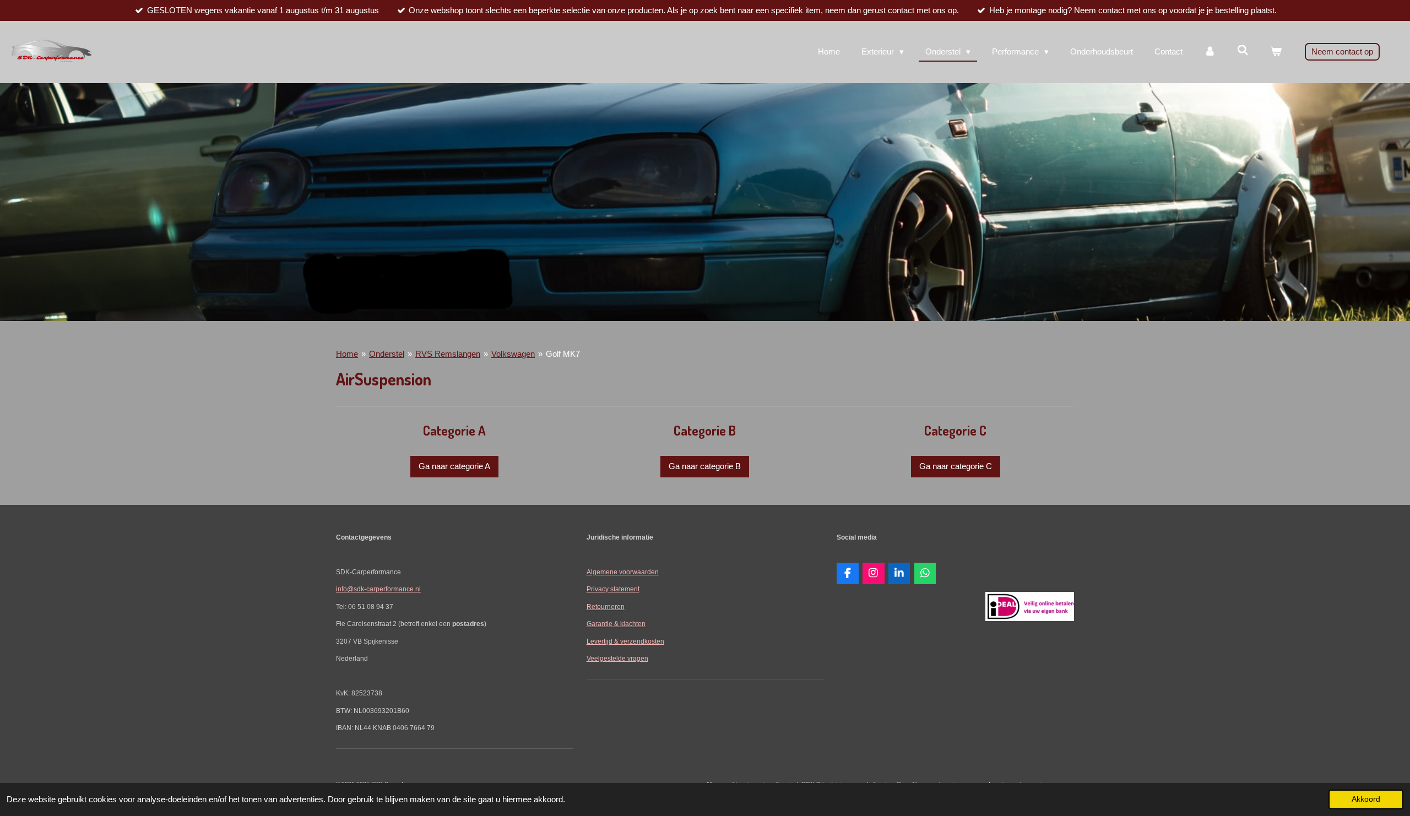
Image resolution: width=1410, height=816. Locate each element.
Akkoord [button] (1366, 799)
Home (347, 353)
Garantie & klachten (616, 623)
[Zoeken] (1242, 50)
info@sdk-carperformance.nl (378, 588)
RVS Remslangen (447, 353)
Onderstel (386, 353)
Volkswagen (513, 353)
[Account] (1209, 52)
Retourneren (606, 606)
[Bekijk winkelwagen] (1275, 52)
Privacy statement (613, 588)
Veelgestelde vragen (617, 658)
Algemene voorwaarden (623, 571)
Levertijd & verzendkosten (625, 641)
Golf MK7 (563, 353)
